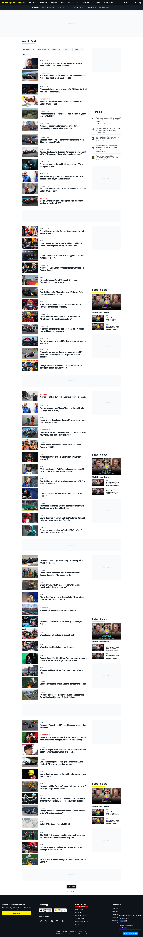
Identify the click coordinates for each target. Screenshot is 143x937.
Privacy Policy (82, 931)
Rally (98, 3)
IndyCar (54, 3)
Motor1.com (78, 912)
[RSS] (63, 921)
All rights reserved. (81, 934)
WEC (62, 3)
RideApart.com (79, 925)
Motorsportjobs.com (81, 915)
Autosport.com (79, 918)
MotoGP (31, 3)
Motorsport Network (67, 934)
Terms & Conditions (61, 931)
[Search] (136, 3)
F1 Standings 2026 (77, 7)
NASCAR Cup (43, 3)
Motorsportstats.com (81, 921)
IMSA (69, 3)
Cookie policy (72, 931)
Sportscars (108, 3)
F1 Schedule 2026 (63, 7)
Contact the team (117, 914)
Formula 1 (21, 3)
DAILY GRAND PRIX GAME (48, 7)
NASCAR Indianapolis (105, 7)
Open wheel (87, 3)
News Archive (71, 892)
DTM (77, 3)
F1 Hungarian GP (91, 7)
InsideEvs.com (79, 909)
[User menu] (140, 3)
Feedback (115, 908)
